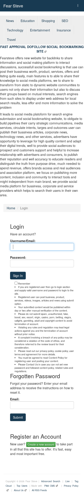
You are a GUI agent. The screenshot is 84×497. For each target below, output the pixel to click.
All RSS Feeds (39, 490)
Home (11, 208)
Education (28, 20)
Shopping (48, 20)
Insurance (64, 30)
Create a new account (41, 444)
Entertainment (40, 30)
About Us (19, 490)
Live (67, 481)
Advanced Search (50, 481)
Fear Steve (13, 6)
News (10, 20)
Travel (11, 39)
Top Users (22, 485)
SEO (65, 20)
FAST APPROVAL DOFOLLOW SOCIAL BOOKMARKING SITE (42, 48)
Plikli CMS (49, 485)
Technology (15, 30)
